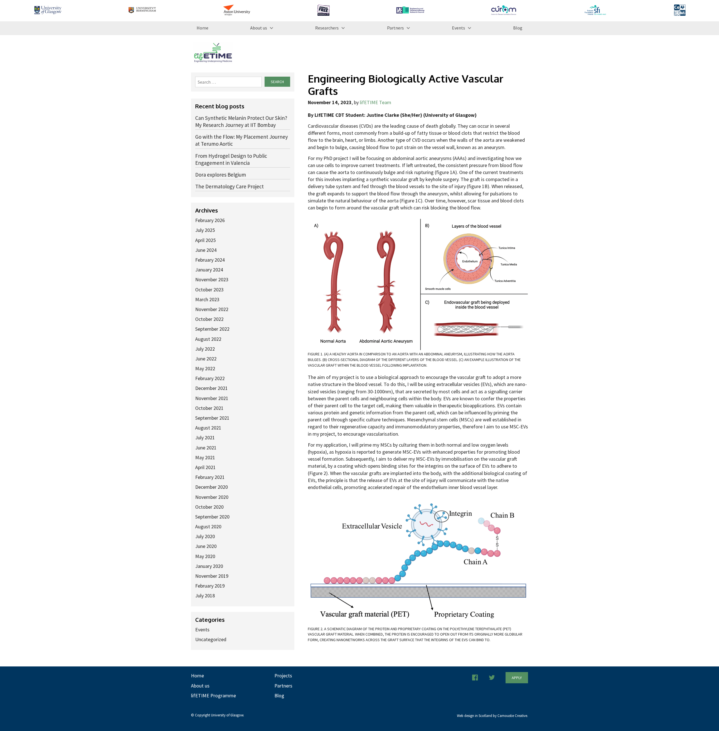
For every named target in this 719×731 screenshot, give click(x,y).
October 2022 (209, 319)
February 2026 (210, 220)
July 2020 (205, 536)
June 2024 (206, 250)
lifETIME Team (375, 102)
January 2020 (209, 566)
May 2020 (205, 556)
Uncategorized (210, 639)
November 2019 (211, 576)
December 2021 (211, 388)
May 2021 (205, 457)
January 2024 (209, 269)
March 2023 (207, 299)
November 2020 (211, 497)
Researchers (327, 28)
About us (258, 28)
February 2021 (210, 477)
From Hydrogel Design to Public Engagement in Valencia (231, 159)
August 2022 (208, 339)
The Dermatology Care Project (229, 186)
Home (202, 28)
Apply (517, 677)
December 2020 (211, 487)
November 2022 (211, 309)
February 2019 (210, 585)
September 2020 (212, 516)
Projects (283, 675)
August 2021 (208, 427)
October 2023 (209, 289)
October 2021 (209, 408)
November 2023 (211, 279)
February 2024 (210, 260)
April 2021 (205, 467)
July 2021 (205, 437)
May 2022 (205, 368)
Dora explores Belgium (220, 174)
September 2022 (212, 329)
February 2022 (210, 378)
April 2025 (205, 240)
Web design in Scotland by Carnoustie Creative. (492, 715)
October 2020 (209, 507)
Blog (517, 28)
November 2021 (211, 398)
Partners (395, 28)
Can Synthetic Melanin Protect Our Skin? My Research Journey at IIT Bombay (241, 121)
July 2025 (205, 230)
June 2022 (206, 358)
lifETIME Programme (213, 695)
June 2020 (206, 546)
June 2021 (206, 447)
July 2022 (205, 349)
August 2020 (208, 526)
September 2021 (212, 418)
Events (458, 28)
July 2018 (205, 595)
